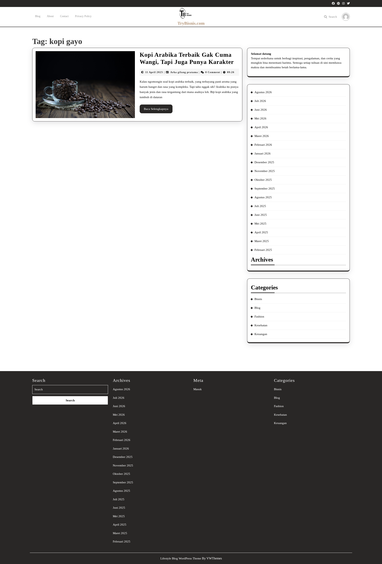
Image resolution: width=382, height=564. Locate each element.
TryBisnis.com (191, 23)
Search (333, 16)
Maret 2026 (261, 136)
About (50, 16)
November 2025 (264, 171)
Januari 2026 (262, 153)
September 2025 (264, 188)
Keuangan (260, 334)
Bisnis (258, 299)
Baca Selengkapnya (158, 110)
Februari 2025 (263, 249)
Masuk (197, 389)
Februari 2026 (263, 144)
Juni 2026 (260, 109)
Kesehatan (260, 325)
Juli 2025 (260, 206)
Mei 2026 (260, 118)
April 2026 (261, 127)
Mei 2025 (260, 223)
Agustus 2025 (263, 197)
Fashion (259, 316)
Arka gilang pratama (184, 72)
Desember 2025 (264, 162)
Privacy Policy (83, 16)
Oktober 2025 (263, 179)
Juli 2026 (260, 101)
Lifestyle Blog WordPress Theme (180, 558)
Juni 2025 (260, 214)
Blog (37, 16)
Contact (64, 16)
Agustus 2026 (263, 92)
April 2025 (261, 232)
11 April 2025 (154, 72)
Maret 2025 (261, 241)
